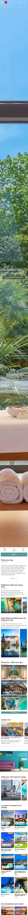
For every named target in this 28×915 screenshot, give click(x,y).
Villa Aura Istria (5, 894)
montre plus (14, 712)
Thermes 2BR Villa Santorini (6, 872)
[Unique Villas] (5, 2)
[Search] (22, 2)
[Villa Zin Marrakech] (21, 818)
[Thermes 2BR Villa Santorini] (7, 862)
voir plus (12, 578)
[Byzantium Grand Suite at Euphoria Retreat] (21, 885)
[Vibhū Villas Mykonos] (21, 840)
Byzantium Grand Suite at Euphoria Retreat (21, 895)
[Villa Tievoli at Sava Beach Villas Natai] (7, 840)
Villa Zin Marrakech (20, 827)
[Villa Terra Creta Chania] (7, 818)
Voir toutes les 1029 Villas (14, 277)
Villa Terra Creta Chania (5, 828)
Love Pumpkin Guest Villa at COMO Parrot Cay (20, 872)
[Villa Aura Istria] (7, 885)
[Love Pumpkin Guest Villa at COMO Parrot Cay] (21, 862)
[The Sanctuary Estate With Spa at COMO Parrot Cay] (11, 605)
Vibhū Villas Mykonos (20, 849)
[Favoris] (2, 600)
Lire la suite (24, 759)
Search (14, 554)
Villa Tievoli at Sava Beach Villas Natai (6, 850)
